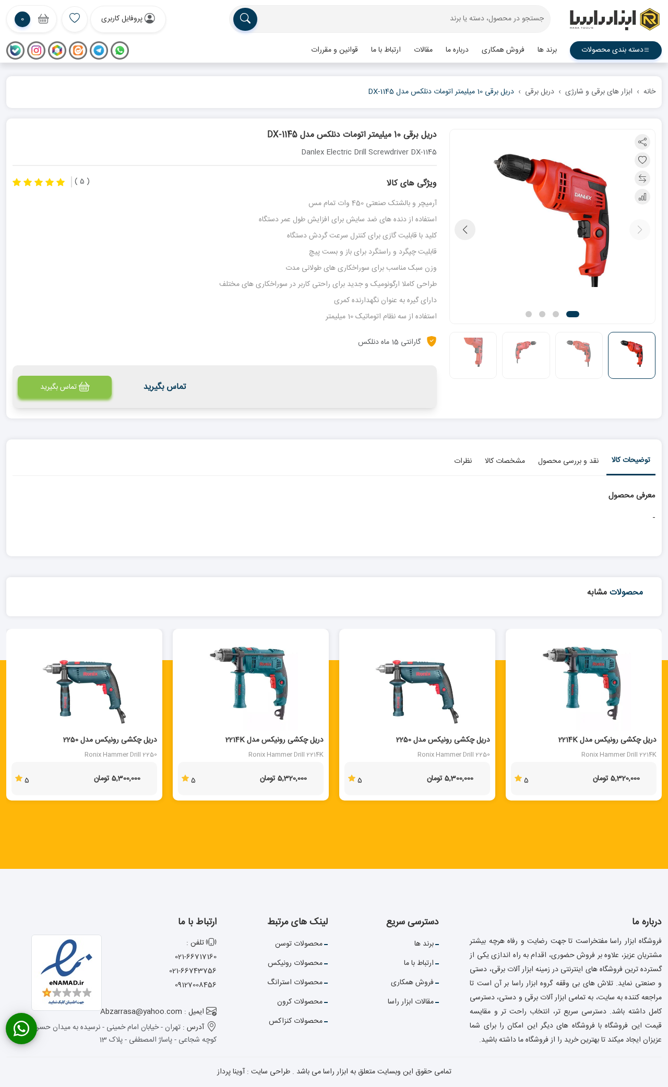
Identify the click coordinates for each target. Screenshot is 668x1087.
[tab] (630, 462)
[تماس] (21, 1028)
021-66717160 (196, 957)
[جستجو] (245, 19)
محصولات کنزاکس (296, 1021)
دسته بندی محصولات (612, 50)
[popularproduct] (74, 19)
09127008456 (196, 985)
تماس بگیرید (58, 387)
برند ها (547, 50)
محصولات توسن (299, 944)
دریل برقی (539, 92)
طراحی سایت (269, 1072)
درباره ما (457, 50)
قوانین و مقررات (334, 50)
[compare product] (642, 178)
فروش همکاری (503, 50)
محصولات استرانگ (295, 982)
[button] (128, 19)
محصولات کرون (300, 1002)
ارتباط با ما (386, 50)
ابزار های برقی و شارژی (599, 92)
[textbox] (390, 19)
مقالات (423, 50)
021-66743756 (193, 971)
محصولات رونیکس (295, 963)
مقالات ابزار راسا (411, 1002)
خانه (649, 92)
